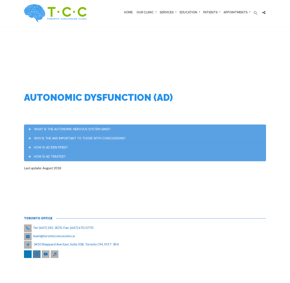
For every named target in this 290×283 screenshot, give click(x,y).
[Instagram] (37, 254)
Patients (210, 12)
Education (188, 12)
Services (167, 12)
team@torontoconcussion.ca (54, 236)
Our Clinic (145, 12)
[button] (256, 13)
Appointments (236, 12)
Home (128, 12)
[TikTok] (55, 254)
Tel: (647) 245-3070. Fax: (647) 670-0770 (63, 228)
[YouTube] (46, 254)
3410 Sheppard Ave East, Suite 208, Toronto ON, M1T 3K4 (76, 244)
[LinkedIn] (28, 254)
